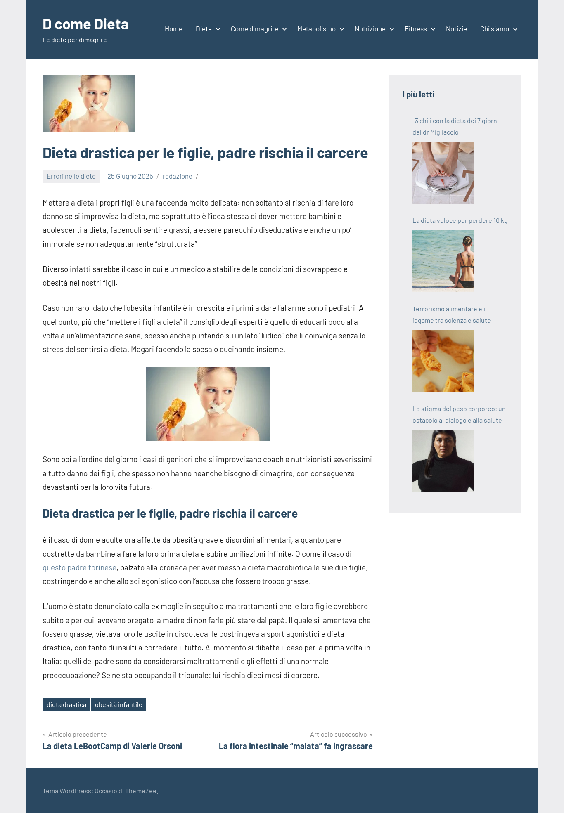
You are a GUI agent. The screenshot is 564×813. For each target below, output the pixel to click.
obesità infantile (118, 704)
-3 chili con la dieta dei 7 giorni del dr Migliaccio (455, 126)
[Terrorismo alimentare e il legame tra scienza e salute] (443, 361)
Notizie (456, 28)
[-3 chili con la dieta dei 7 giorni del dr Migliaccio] (443, 173)
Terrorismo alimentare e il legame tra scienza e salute (451, 314)
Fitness (416, 28)
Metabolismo (316, 28)
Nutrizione (370, 28)
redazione (177, 176)
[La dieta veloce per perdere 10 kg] (443, 261)
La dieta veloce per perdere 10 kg (460, 220)
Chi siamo (494, 28)
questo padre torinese (79, 567)
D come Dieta (86, 23)
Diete (204, 28)
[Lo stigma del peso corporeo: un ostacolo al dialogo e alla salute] (443, 461)
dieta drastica (66, 704)
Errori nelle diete (71, 176)
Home (173, 28)
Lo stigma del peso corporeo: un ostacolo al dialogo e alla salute (459, 414)
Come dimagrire (254, 28)
